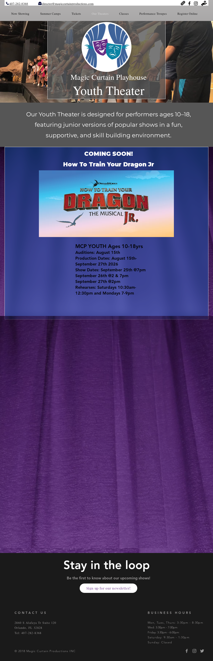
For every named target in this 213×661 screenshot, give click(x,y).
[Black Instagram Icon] (195, 3)
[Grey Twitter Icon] (202, 651)
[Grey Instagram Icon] (194, 651)
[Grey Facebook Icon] (186, 651)
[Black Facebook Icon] (189, 3)
